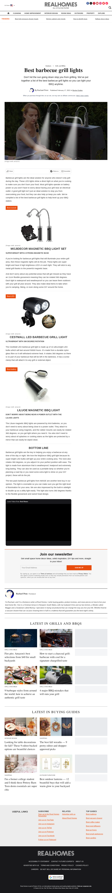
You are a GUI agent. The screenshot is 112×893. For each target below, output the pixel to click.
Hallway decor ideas (102, 19)
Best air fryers (91, 830)
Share (11, 171)
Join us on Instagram (46, 824)
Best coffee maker (93, 822)
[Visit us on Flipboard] (103, 3)
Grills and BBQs (60, 66)
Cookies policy (82, 865)
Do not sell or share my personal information (60, 869)
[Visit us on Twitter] (91, 3)
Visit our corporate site (84, 886)
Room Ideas (66, 13)
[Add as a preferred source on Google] (56, 877)
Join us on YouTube (46, 820)
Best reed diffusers (93, 826)
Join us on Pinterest (46, 832)
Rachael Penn (42, 90)
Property (90, 13)
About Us (79, 861)
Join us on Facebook (46, 836)
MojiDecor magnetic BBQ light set (38, 248)
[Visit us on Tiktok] (106, 3)
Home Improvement (32, 13)
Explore (101, 13)
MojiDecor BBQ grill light (48, 456)
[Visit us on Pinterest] (94, 3)
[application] (38, 522)
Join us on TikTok (45, 828)
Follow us (56, 171)
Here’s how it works (82, 95)
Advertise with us (68, 814)
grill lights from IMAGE (36, 481)
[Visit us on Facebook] (87, 3)
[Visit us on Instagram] (100, 3)
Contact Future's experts (62, 861)
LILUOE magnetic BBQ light (38, 410)
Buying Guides (78, 90)
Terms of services (46, 574)
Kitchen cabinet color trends (55, 19)
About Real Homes (69, 818)
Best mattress (91, 814)
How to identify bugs (80, 19)
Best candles (91, 838)
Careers (34, 869)
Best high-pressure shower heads (26, 19)
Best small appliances (94, 834)
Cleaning (17, 13)
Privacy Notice (83, 574)
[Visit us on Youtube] (97, 3)
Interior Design (51, 13)
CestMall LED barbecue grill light (38, 337)
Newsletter (67, 171)
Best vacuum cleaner (94, 818)
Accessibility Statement (39, 861)
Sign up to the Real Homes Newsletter (48, 815)
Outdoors (78, 13)
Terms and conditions (50, 865)
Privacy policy (67, 865)
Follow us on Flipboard (47, 840)
